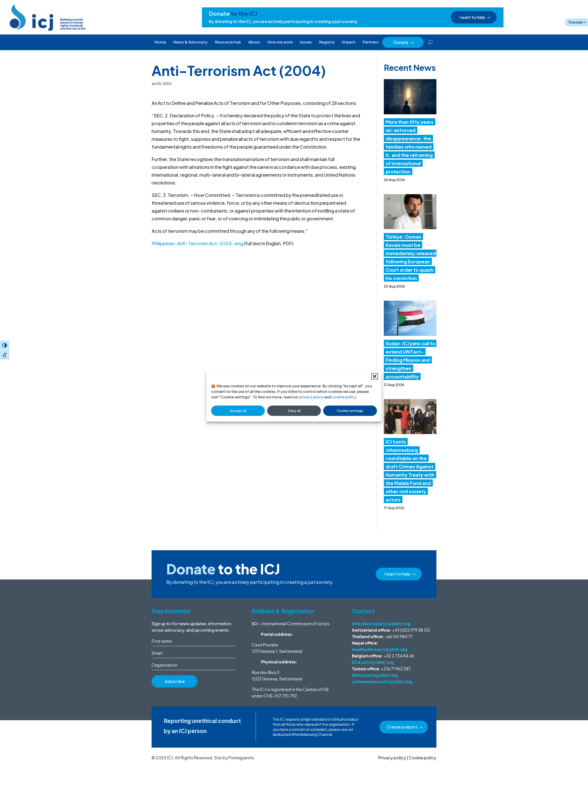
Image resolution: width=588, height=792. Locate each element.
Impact (348, 41)
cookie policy (344, 397)
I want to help (472, 17)
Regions (327, 41)
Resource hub (228, 41)
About (254, 41)
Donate (403, 42)
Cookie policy (422, 757)
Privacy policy (392, 757)
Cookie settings (350, 410)
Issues (306, 41)
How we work (280, 41)
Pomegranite (241, 757)
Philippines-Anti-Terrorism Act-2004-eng (197, 243)
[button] (374, 376)
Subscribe (175, 681)
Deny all (294, 410)
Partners (371, 41)
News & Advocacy (190, 41)
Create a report (402, 726)
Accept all (238, 410)
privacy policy (311, 397)
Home (160, 41)
